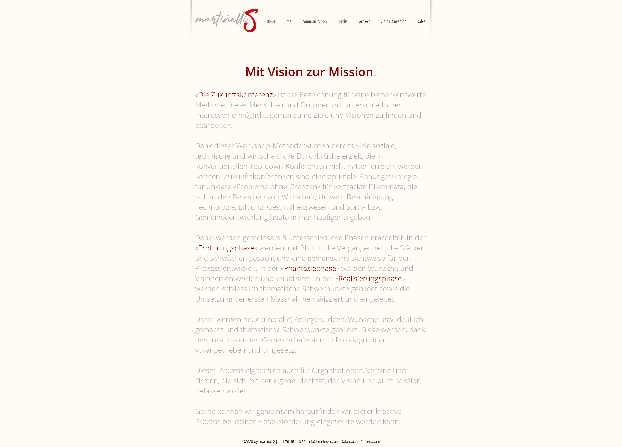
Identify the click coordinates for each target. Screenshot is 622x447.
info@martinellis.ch (323, 441)
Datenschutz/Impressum (360, 441)
